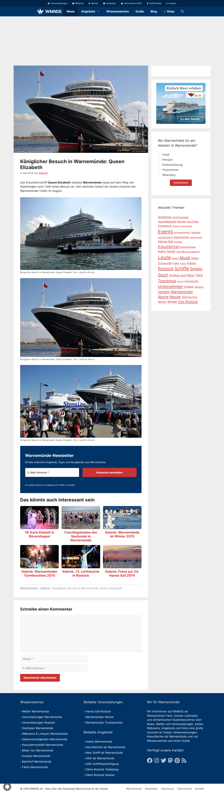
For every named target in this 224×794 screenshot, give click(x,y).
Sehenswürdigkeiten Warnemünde (44, 739)
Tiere (199, 275)
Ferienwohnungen (185, 732)
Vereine (198, 286)
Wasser (175, 297)
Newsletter (151, 788)
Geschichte (181, 237)
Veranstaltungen (58, 3)
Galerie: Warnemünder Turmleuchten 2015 (39, 573)
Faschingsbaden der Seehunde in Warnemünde (80, 536)
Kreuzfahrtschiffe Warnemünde (42, 744)
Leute (164, 257)
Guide (139, 11)
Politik (176, 263)
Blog (154, 11)
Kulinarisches (188, 247)
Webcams (153, 728)
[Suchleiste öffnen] (182, 11)
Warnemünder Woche (99, 717)
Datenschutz (184, 788)
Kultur (162, 251)
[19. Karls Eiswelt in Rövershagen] (39, 526)
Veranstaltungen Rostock (38, 722)
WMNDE (53, 11)
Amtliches (165, 217)
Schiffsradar (155, 3)
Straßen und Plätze (181, 275)
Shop (170, 11)
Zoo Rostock (188, 302)
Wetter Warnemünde (35, 711)
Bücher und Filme (188, 221)
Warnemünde (29, 588)
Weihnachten (189, 297)
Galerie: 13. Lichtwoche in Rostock (80, 573)
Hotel (165, 154)
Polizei (183, 263)
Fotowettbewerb (182, 232)
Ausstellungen (167, 221)
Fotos (184, 728)
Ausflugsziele (181, 217)
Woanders (169, 175)
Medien (175, 258)
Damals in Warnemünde (182, 226)
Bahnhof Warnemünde (36, 761)
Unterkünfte (191, 281)
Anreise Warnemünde (36, 756)
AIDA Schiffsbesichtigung (102, 763)
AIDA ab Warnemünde (99, 758)
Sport (163, 275)
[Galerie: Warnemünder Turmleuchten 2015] (39, 566)
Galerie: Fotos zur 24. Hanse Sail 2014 (122, 573)
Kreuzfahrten (168, 247)
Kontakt (199, 788)
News (71, 11)
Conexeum (165, 225)
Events (165, 231)
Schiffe (181, 268)
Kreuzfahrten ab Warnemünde (105, 747)
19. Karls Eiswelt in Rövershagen (39, 534)
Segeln (196, 268)
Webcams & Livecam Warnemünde (45, 733)
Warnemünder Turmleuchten (104, 722)
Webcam (79, 3)
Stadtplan (111, 3)
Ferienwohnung (172, 164)
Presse (191, 263)
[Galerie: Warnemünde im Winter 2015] (122, 526)
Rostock (166, 268)
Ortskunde (165, 263)
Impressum (167, 788)
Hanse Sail (165, 241)
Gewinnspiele (196, 237)
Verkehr (164, 292)
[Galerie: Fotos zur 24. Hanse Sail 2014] (122, 566)
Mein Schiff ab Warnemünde (104, 752)
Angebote (88, 11)
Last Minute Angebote (188, 251)
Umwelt (180, 281)
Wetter (94, 3)
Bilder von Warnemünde (37, 750)
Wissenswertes (117, 11)
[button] (7, 787)
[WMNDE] (40, 11)
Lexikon (172, 3)
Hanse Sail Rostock (98, 711)
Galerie (45, 588)
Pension (167, 159)
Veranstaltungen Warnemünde (42, 717)
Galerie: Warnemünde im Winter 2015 (122, 534)
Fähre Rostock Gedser (100, 775)
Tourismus (167, 280)
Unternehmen (170, 286)
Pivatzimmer (170, 170)
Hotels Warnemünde (98, 741)
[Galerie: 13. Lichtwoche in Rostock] (80, 566)
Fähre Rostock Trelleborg (101, 769)
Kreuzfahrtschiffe (132, 3)
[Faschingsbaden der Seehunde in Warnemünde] (80, 526)
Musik (185, 257)
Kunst (171, 251)
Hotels (167, 732)
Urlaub (188, 287)
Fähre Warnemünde (35, 767)
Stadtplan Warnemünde (37, 728)
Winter (172, 302)
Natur (195, 258)
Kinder (178, 241)
